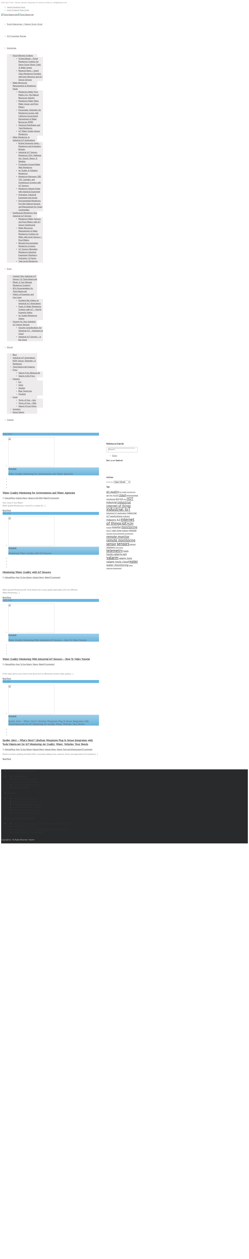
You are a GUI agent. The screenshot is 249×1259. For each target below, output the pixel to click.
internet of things (120, 521)
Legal (15, 397)
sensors (123, 543)
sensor (111, 543)
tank (117, 548)
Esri (19, 382)
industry (126, 516)
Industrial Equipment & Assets (25, 826)
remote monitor (117, 536)
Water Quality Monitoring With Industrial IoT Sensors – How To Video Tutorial (46, 659)
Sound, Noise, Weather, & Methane (26, 807)
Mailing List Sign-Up (115, 443)
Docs (9, 269)
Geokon (21, 388)
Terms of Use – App (27, 400)
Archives (109, 482)
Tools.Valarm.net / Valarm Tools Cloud (24, 24)
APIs (111, 495)
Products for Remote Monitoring (21, 771)
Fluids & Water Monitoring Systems (27, 784)
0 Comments (53, 498)
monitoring (129, 527)
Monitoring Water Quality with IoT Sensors (27, 572)
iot (124, 523)
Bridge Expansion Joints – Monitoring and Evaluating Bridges (29, 146)
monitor (116, 527)
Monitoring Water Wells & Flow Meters (28, 832)
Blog (15, 354)
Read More (7, 510)
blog (13, 498)
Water (45, 498)
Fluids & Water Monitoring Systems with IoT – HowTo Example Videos (30, 309)
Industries (11, 48)
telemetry (114, 550)
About (10, 347)
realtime (125, 530)
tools (126, 551)
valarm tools (125, 558)
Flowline (22, 394)
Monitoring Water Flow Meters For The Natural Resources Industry (28, 94)
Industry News (21, 498)
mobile (109, 527)
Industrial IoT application (116, 513)
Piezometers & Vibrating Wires (25, 801)
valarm (112, 557)
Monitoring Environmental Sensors (27, 813)
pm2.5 (108, 530)
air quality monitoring (127, 492)
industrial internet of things (118, 504)
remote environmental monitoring (119, 533)
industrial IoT (118, 509)
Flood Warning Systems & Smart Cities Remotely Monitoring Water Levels (42, 823)
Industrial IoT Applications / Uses (21, 818)
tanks (121, 548)
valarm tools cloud (117, 561)
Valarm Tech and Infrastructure (69, 749)
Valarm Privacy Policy (27, 406)
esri (117, 499)
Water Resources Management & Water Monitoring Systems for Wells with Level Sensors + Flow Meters (30, 234)
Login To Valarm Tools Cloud (18, 10)
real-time (116, 530)
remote (132, 530)
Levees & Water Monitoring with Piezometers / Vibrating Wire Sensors (40, 829)
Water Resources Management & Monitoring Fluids (24, 85)
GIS (121, 499)
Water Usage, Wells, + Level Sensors (27, 810)
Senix (20, 385)
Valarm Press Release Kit (29, 373)
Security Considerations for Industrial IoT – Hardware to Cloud (30, 330)
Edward (8, 498)
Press (15, 369)
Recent (114, 456)
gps (125, 499)
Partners (16, 379)
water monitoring (117, 565)
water (133, 561)
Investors (17, 409)
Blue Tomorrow (25, 391)
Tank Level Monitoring (28, 261)
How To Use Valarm (24, 577)
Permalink (12, 469)
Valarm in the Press (26, 376)
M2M (130, 523)
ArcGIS (115, 495)
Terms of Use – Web (27, 403)
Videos (35, 664)
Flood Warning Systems (23, 55)
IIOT (130, 498)
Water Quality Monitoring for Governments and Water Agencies (39, 492)
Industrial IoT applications (121, 514)
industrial (111, 502)
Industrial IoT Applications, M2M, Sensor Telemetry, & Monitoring (24, 360)
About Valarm (18, 412)
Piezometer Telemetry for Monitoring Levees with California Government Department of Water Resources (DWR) (29, 116)
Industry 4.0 (113, 519)
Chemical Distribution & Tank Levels (27, 804)
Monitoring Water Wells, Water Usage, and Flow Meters (28, 104)
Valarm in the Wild (35, 498)
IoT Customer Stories (16, 36)
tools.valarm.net (116, 554)
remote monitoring (120, 540)
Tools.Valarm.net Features (24, 366)
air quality (112, 492)
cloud (122, 495)
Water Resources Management (25, 798)
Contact (10, 419)
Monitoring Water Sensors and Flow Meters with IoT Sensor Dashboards (29, 222)
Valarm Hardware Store (16, 7)
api (107, 495)
